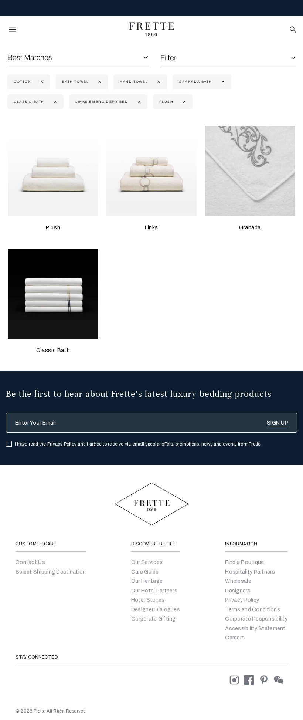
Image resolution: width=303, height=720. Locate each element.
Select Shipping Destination (51, 572)
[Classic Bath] (53, 294)
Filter (168, 58)
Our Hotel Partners (154, 591)
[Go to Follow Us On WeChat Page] (280, 680)
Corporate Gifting (153, 619)
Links (151, 227)
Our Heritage (147, 581)
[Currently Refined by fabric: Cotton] (41, 82)
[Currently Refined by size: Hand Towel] (158, 82)
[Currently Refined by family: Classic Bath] (54, 102)
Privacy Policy (61, 444)
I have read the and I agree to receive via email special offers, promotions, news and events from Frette (138, 444)
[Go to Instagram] (236, 680)
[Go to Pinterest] (266, 680)
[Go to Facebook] (251, 680)
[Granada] (250, 171)
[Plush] (53, 171)
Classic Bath (53, 350)
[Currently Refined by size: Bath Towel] (98, 82)
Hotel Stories (148, 600)
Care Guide (145, 572)
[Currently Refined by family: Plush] (183, 102)
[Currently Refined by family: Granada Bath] (222, 82)
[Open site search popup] (292, 29)
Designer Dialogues (155, 609)
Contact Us (30, 562)
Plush (53, 227)
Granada (250, 227)
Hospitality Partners (250, 572)
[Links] (151, 171)
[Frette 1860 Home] (151, 29)
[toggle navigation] (12, 29)
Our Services (147, 562)
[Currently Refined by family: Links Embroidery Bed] (138, 102)
